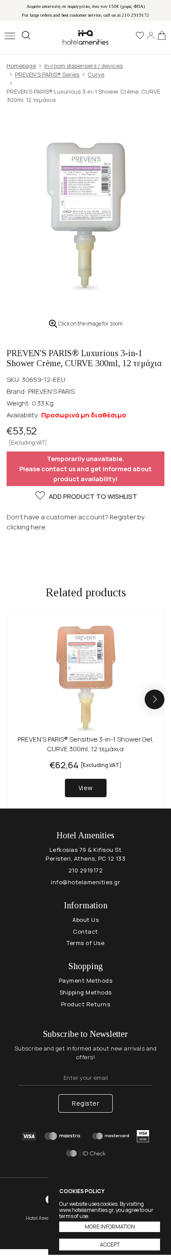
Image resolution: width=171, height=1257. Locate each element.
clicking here (26, 527)
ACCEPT (110, 1244)
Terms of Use (85, 943)
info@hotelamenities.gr (85, 882)
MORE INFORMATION (110, 1226)
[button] (154, 699)
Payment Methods (86, 980)
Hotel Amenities (85, 37)
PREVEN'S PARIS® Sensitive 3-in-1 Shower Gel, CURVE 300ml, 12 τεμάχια (86, 744)
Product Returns (85, 1004)
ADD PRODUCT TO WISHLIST (93, 496)
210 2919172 (85, 870)
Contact (85, 931)
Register (85, 1103)
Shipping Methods (86, 992)
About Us (85, 920)
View (85, 788)
